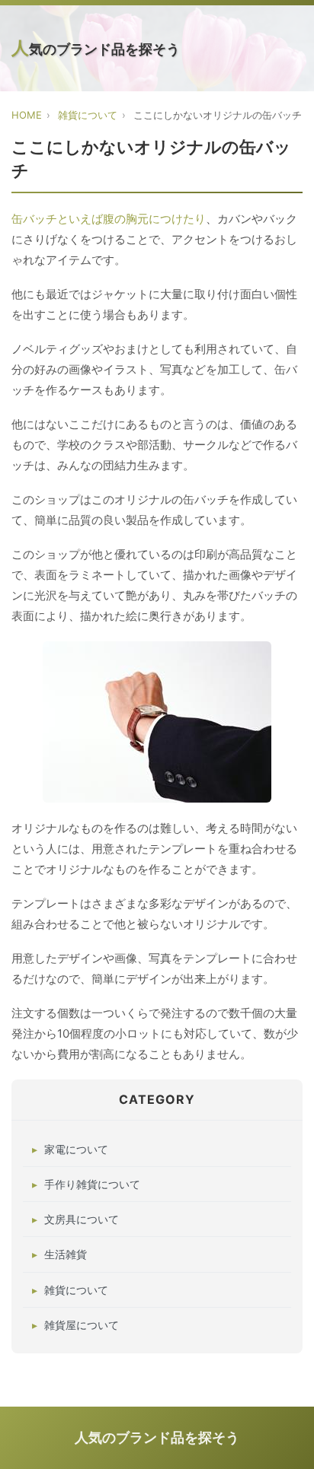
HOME (26, 115)
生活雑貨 (65, 1254)
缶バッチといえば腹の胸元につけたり (108, 218)
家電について (76, 1149)
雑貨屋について (81, 1324)
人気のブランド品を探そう (95, 48)
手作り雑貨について (92, 1184)
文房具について (81, 1219)
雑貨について (87, 115)
